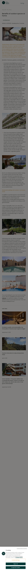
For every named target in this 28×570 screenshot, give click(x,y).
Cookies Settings (16, 560)
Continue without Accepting (22, 548)
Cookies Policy (19, 557)
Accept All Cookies (15, 567)
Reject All (16, 563)
